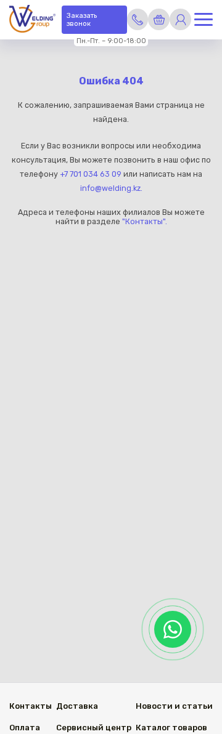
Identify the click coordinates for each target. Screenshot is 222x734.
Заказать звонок (82, 20)
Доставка (77, 706)
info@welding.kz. (111, 188)
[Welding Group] (32, 20)
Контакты (30, 706)
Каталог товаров (171, 727)
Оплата (24, 727)
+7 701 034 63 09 (90, 174)
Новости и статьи (174, 706)
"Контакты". (144, 221)
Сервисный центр (93, 727)
